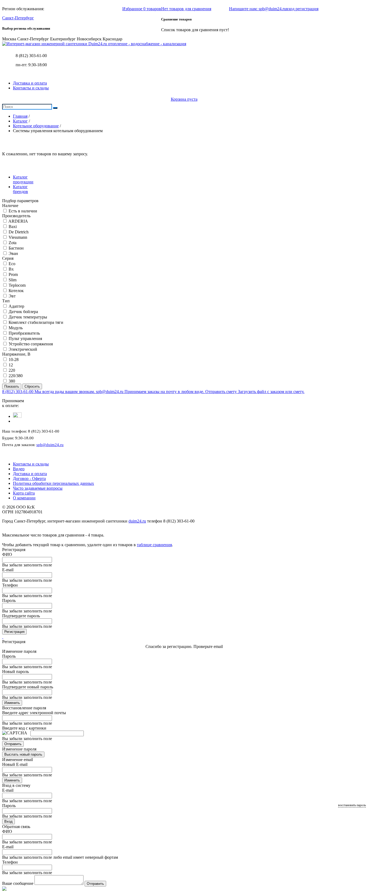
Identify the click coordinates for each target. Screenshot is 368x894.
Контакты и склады (31, 88)
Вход (8, 821)
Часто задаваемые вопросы (38, 488)
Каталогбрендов (20, 189)
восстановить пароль (352, 805)
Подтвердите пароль (21, 615)
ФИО (7, 554)
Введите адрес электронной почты (34, 712)
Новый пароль (15, 671)
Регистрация (14, 632)
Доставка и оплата (30, 83)
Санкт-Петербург (18, 18)
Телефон (10, 585)
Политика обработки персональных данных (53, 483)
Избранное (141, 8)
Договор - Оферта (29, 478)
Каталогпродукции (23, 179)
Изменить (12, 703)
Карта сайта (24, 493)
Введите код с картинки (24, 728)
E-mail (7, 569)
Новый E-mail (14, 764)
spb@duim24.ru (50, 445)
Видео (19, 469)
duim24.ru (137, 521)
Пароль (9, 600)
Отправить (13, 744)
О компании (24, 498)
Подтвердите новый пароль (27, 687)
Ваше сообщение (17, 883)
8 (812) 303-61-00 (31, 55)
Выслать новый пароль (23, 754)
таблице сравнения (154, 544)
